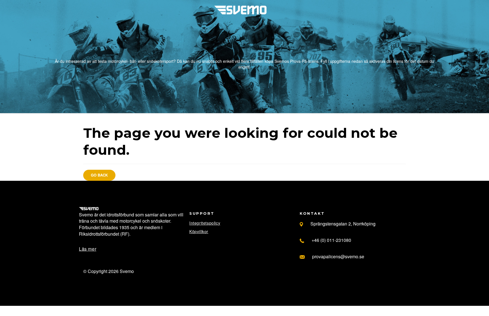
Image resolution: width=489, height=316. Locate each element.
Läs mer (87, 249)
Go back (99, 175)
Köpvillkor (198, 231)
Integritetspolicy (204, 223)
